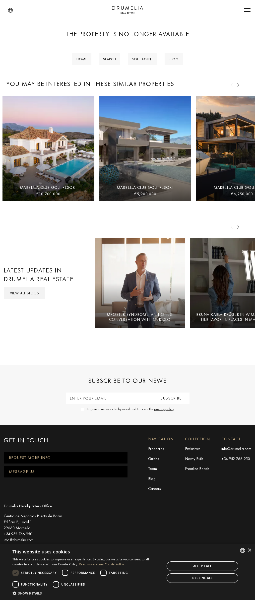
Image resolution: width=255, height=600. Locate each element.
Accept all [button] (202, 566)
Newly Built (194, 458)
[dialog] (127, 572)
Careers (154, 488)
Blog (174, 59)
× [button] (249, 550)
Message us (22, 471)
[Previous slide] (232, 85)
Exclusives (192, 448)
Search (109, 59)
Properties (156, 448)
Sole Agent (142, 59)
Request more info (30, 457)
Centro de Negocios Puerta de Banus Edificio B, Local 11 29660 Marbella (33, 522)
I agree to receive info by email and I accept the (130, 409)
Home (81, 59)
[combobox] (242, 550)
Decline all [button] (202, 578)
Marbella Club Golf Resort (48, 187)
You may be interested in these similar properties (90, 84)
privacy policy (164, 409)
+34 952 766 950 (235, 458)
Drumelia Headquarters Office (28, 506)
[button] (10, 10)
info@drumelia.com (236, 448)
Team (152, 468)
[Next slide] (238, 85)
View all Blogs (24, 293)
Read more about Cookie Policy (101, 564)
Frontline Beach (197, 468)
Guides (153, 458)
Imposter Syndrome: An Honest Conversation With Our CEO (140, 317)
